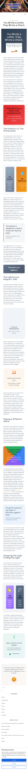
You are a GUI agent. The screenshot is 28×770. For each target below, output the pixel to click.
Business (3, 703)
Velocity (3, 741)
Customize (14, 763)
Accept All (14, 760)
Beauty (2, 697)
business (3, 687)
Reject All (14, 767)
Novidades (3, 715)
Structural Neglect (5, 729)
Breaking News (14, 20)
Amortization (4, 732)
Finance (3, 706)
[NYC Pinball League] (14, 6)
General (3, 709)
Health (2, 712)
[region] (14, 759)
